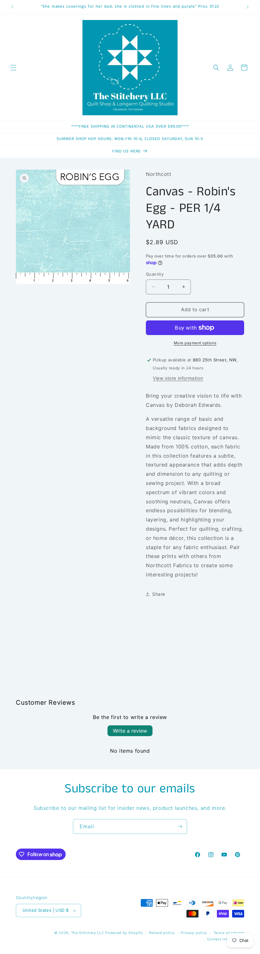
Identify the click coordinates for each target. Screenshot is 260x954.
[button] (13, 68)
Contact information (225, 939)
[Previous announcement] (12, 7)
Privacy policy (194, 932)
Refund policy (161, 932)
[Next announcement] (248, 7)
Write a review (130, 731)
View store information (178, 378)
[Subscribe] (180, 826)
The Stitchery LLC (87, 932)
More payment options (195, 342)
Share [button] (158, 594)
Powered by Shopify (124, 932)
